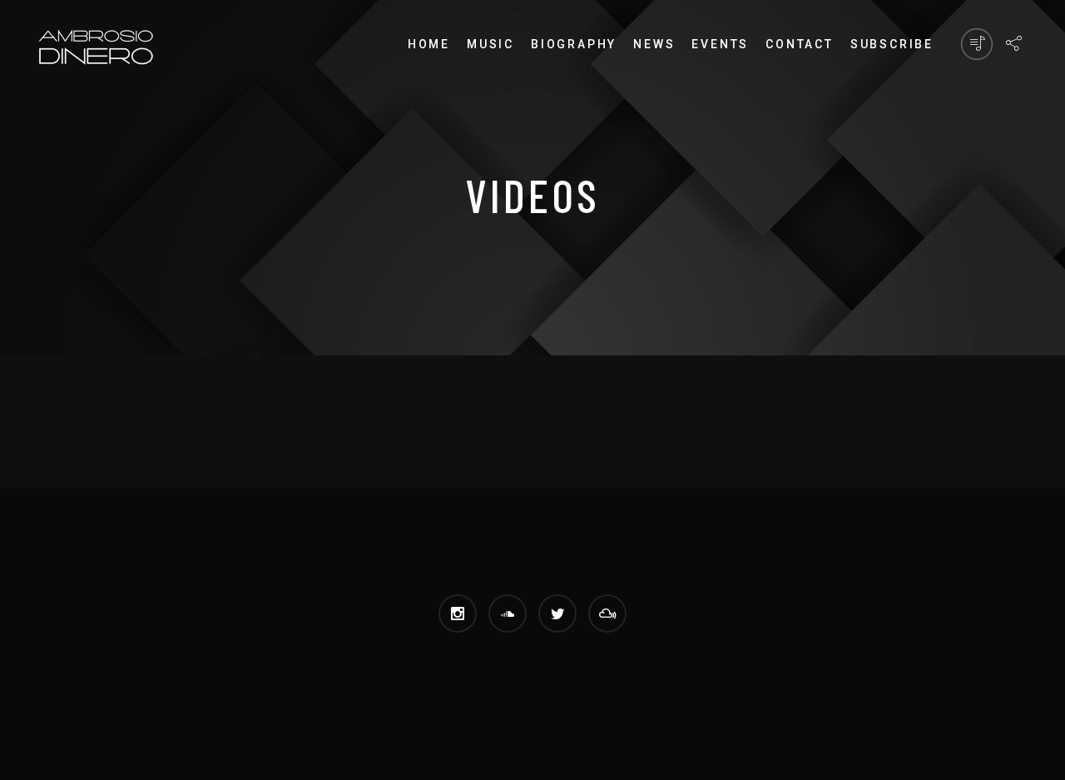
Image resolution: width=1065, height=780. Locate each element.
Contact (799, 44)
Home (429, 44)
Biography (574, 44)
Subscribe (892, 44)
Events (720, 44)
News (654, 44)
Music (490, 44)
